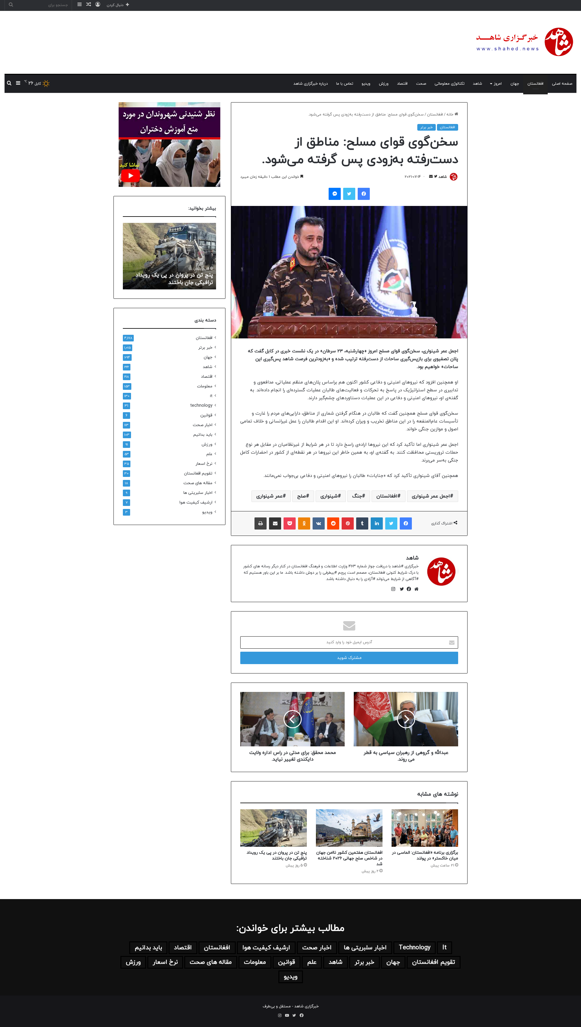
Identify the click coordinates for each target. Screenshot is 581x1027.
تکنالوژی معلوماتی (449, 83)
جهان (514, 83)
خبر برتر (426, 127)
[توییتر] (400, 589)
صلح (301, 496)
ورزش (384, 83)
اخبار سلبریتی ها (197, 493)
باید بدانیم (202, 435)
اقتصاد (402, 83)
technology (201, 406)
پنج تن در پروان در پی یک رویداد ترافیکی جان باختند (277, 855)
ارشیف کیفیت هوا (195, 502)
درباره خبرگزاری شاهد (311, 83)
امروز (498, 83)
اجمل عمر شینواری (431, 496)
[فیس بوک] (407, 589)
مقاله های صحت (197, 483)
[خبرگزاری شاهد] (523, 42)
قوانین (206, 415)
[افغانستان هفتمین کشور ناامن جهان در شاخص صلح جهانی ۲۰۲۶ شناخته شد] (349, 828)
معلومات (204, 386)
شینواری (329, 496)
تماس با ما (344, 83)
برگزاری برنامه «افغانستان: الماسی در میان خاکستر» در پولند (425, 855)
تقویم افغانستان (198, 473)
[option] (169, 256)
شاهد (477, 83)
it (211, 396)
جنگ (357, 496)
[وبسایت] (415, 589)
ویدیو (366, 83)
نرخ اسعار (203, 464)
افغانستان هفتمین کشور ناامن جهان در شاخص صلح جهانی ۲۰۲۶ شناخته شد (349, 858)
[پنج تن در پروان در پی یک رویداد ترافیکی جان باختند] (273, 828)
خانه (450, 114)
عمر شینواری (269, 496)
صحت (421, 83)
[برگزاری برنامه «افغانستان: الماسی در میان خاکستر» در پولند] (425, 828)
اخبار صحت (202, 425)
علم (209, 454)
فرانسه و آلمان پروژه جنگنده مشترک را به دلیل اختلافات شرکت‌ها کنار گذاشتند (170, 274)
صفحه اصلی (562, 83)
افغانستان (535, 83)
